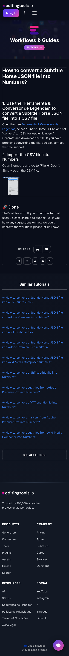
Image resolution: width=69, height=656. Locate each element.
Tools (5, 546)
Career (41, 552)
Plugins (7, 552)
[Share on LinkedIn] (42, 261)
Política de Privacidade (16, 611)
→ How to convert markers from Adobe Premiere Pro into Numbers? (29, 420)
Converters (9, 539)
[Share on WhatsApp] (19, 261)
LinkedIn (42, 618)
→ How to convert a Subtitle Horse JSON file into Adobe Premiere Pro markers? (32, 345)
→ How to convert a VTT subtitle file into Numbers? (30, 405)
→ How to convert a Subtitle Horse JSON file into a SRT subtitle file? (32, 300)
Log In (12, 13)
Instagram (43, 598)
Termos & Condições (15, 618)
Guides (6, 566)
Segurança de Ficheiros (17, 604)
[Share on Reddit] (35, 261)
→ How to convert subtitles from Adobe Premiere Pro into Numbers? (29, 390)
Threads (42, 611)
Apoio (40, 539)
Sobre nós (43, 546)
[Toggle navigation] (34, 13)
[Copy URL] (50, 261)
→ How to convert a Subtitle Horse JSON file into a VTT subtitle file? (32, 330)
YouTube (42, 591)
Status (6, 598)
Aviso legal (9, 625)
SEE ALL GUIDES (34, 455)
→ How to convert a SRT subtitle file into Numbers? (29, 375)
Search (6, 572)
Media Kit (43, 566)
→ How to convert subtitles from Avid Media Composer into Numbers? (32, 435)
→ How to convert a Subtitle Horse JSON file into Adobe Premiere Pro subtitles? (32, 315)
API (4, 591)
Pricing (41, 532)
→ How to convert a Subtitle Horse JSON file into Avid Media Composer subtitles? (32, 360)
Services (42, 559)
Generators (9, 532)
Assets (6, 559)
